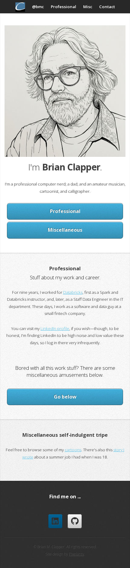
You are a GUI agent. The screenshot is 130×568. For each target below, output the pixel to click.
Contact (107, 6)
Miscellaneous (65, 230)
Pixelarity (76, 554)
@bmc (38, 6)
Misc (87, 6)
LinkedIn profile (55, 328)
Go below (65, 396)
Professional (63, 6)
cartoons (73, 449)
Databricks (73, 292)
